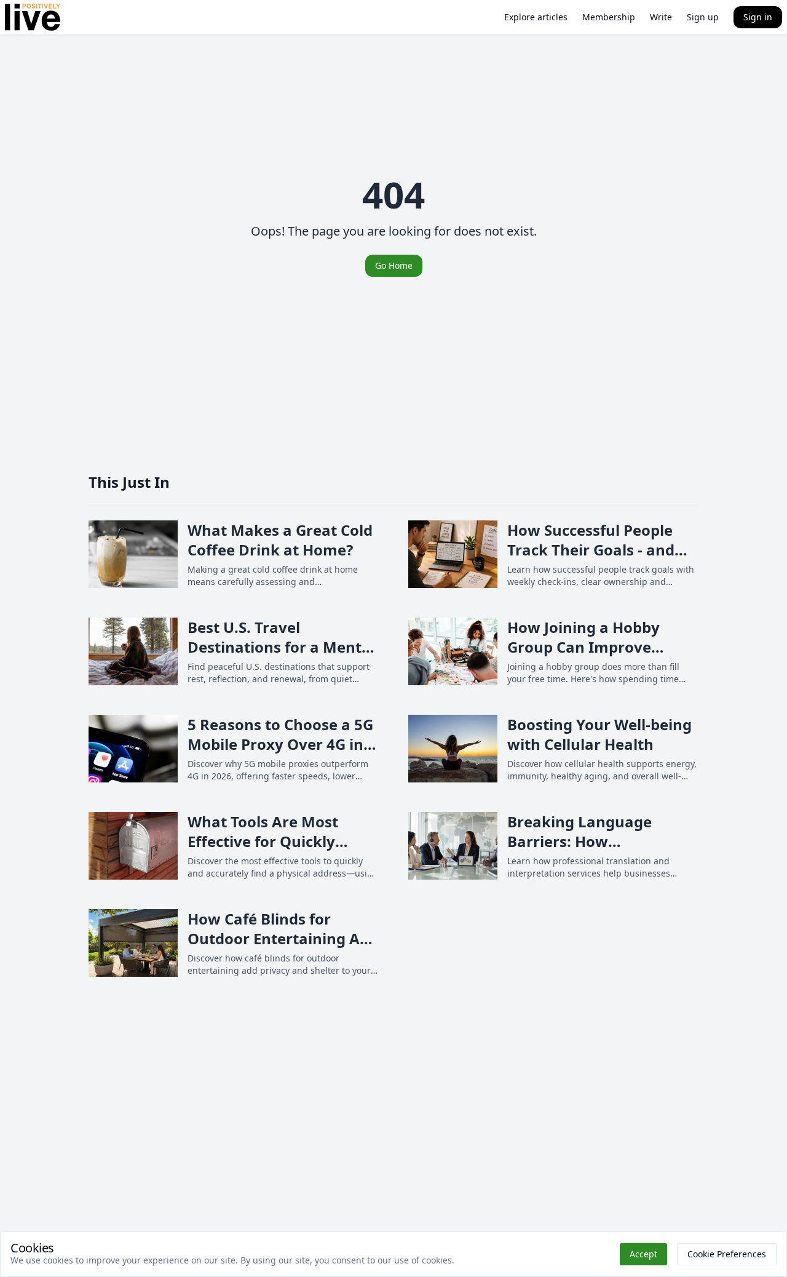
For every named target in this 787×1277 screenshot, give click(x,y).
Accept (643, 1254)
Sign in (757, 17)
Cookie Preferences (726, 1254)
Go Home (394, 265)
